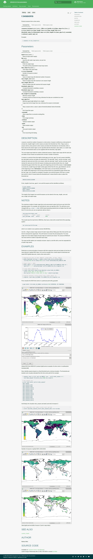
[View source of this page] (68, 13)
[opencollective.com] (73, 556)
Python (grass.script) (47, 24)
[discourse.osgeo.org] (81, 556)
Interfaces (15, 6)
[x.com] (86, 556)
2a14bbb (55, 551)
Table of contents (78, 12)
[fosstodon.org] (78, 556)
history (42, 549)
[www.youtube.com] (89, 556)
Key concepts (22, 6)
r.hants (27, 533)
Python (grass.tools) (36, 24)
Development (35, 6)
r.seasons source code (34, 549)
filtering (24, 12)
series (33, 12)
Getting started (7, 6)
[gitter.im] (76, 556)
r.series (23, 533)
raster (29, 12)
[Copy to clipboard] (70, 41)
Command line (26, 24)
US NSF (25, 557)
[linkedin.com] (83, 556)
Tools (29, 6)
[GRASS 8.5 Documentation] (5, 2)
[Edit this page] (70, 13)
